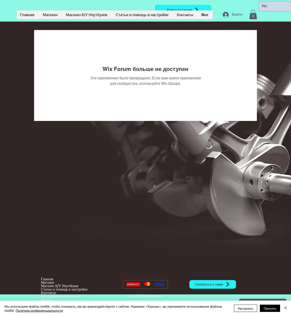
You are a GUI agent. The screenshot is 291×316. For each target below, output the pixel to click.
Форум (46, 299)
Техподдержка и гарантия (61, 296)
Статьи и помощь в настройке (64, 289)
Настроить (245, 308)
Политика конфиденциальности (39, 310)
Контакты (48, 292)
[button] (253, 14)
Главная (47, 279)
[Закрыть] (285, 308)
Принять (270, 308)
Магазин (47, 282)
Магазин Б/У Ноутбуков (59, 286)
